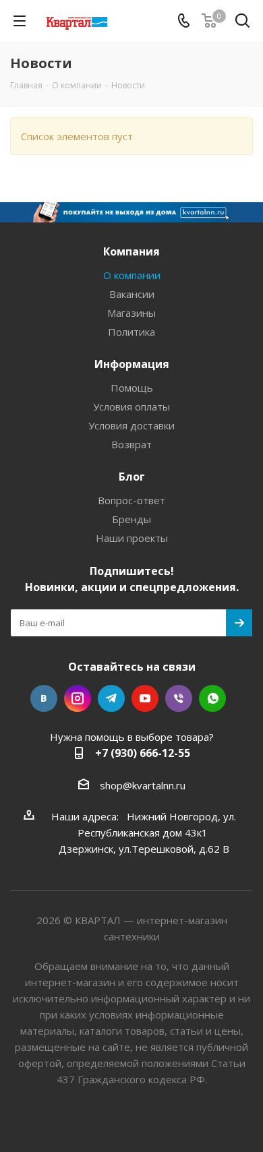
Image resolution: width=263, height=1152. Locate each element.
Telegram (111, 698)
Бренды (131, 519)
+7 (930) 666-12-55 (142, 753)
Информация (131, 364)
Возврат (131, 444)
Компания (131, 251)
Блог (132, 476)
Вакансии (131, 294)
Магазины (131, 313)
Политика (131, 331)
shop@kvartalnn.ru (142, 785)
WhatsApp (212, 698)
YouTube (145, 698)
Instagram (77, 698)
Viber (178, 698)
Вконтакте (43, 698)
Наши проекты (132, 538)
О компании (131, 275)
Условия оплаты (131, 406)
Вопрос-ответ (131, 500)
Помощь (132, 387)
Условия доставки (131, 425)
